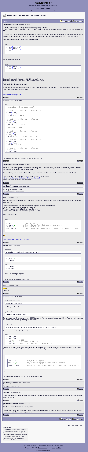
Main (14, 15)
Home (37, 8)
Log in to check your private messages (41, 10)
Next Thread (79, 425)
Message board (58, 445)
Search (42, 8)
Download (33, 445)
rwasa (48, 450)
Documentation (42, 445)
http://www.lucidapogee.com (12, 95)
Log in (54, 10)
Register (48, 8)
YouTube (58, 447)
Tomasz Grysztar (42, 447)
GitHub (53, 447)
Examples (50, 445)
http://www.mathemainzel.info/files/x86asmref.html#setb (21, 178)
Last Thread (71, 425)
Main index (27, 445)
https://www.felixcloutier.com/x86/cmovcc (16, 239)
